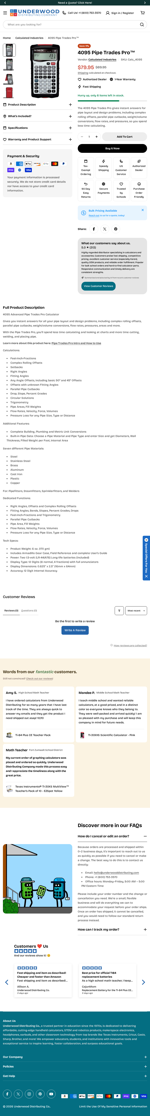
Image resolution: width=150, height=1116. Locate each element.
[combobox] (75, 24)
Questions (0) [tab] (29, 610)
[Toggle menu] (5, 13)
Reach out (94, 215)
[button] (5, 3)
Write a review (75, 630)
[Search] (142, 24)
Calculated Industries (29, 38)
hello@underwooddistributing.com (116, 872)
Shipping (83, 72)
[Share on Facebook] (93, 229)
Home (7, 38)
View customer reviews (98, 286)
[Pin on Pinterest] (115, 229)
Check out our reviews (39, 678)
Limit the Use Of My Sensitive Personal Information (113, 1106)
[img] (77, 951)
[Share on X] (104, 229)
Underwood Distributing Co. (32, 1106)
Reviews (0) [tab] (11, 610)
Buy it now (112, 148)
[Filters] (119, 610)
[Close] (142, 209)
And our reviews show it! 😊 (32, 955)
